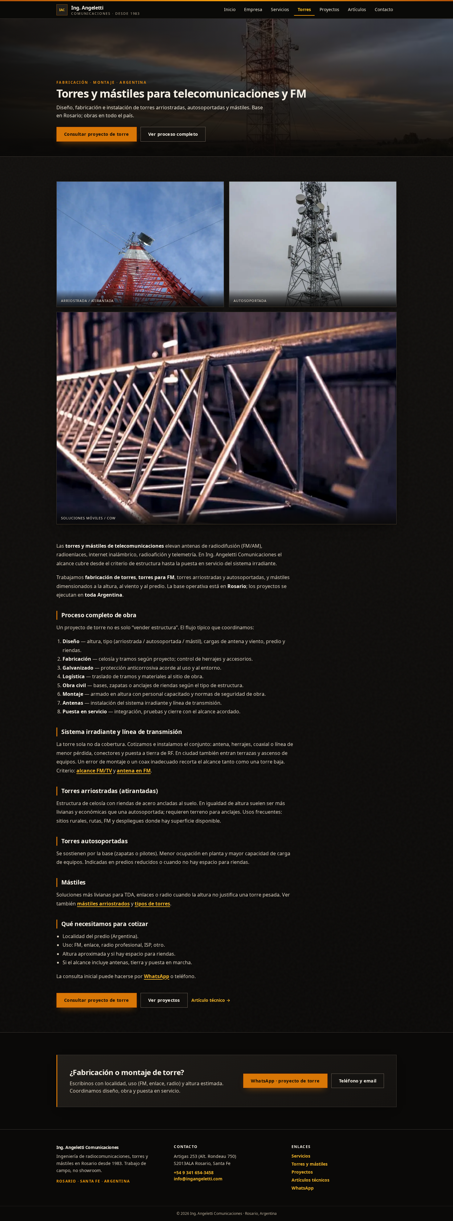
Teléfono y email (357, 1081)
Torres (304, 9)
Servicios (280, 9)
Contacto (384, 9)
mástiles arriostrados (103, 903)
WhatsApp (156, 976)
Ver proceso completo (173, 134)
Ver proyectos (164, 1000)
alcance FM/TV (94, 770)
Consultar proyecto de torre (96, 134)
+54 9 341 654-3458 (194, 1172)
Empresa (253, 9)
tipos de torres (152, 903)
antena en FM (134, 770)
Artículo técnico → (210, 1000)
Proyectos (329, 9)
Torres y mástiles (310, 1164)
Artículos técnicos (310, 1180)
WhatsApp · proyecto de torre (285, 1081)
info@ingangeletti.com (198, 1179)
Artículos (357, 9)
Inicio (229, 9)
